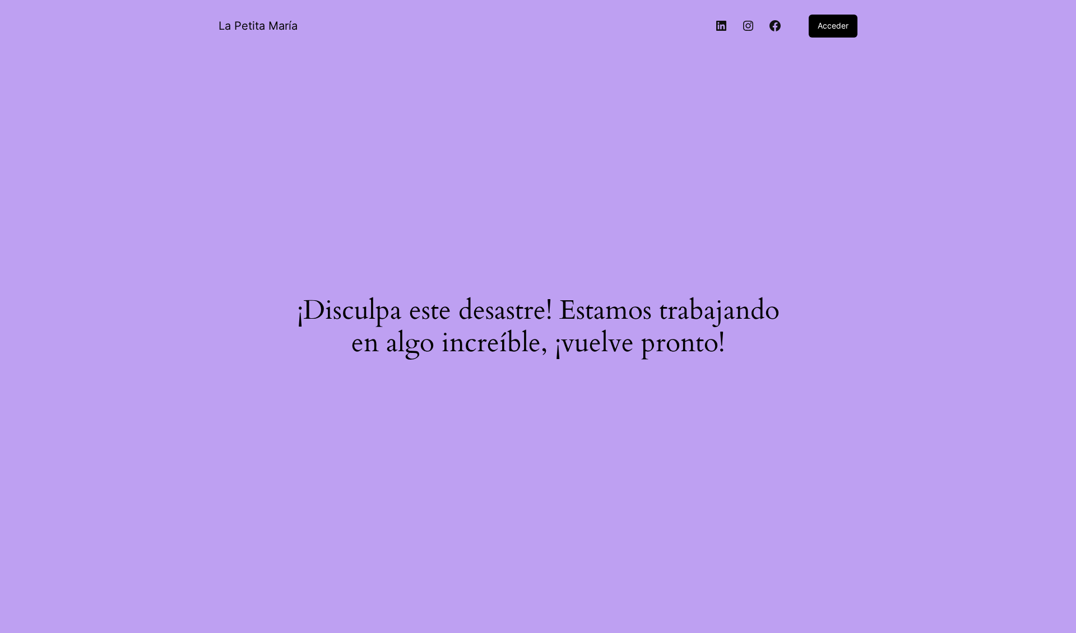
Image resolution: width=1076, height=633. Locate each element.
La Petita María (258, 25)
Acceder (833, 25)
